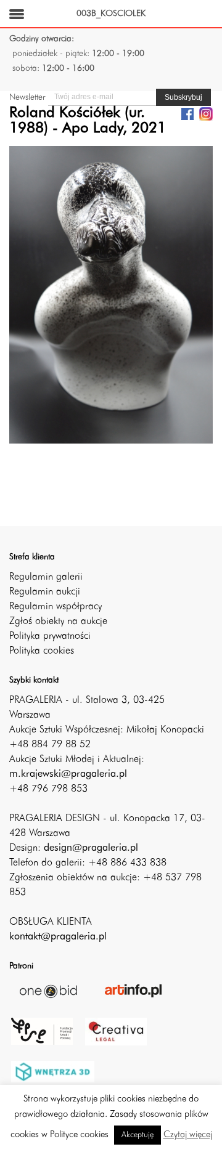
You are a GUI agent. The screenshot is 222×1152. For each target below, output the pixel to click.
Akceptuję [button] (137, 1135)
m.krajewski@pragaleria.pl (68, 774)
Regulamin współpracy (55, 607)
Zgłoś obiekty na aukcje (58, 622)
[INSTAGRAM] (206, 113)
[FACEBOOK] (187, 113)
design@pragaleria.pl (91, 848)
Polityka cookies (41, 651)
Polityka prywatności (50, 636)
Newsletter (27, 97)
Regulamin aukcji (44, 592)
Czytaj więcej (187, 1135)
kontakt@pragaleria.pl (58, 937)
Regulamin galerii (46, 577)
